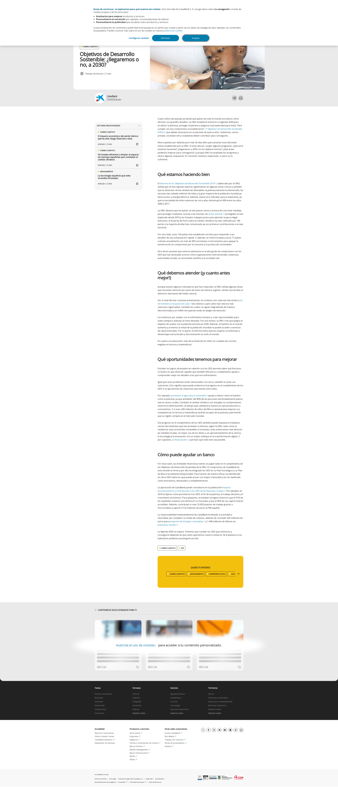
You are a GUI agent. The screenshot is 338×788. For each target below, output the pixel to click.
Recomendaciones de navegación (105, 782)
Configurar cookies (139, 38)
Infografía (137, 702)
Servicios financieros (179, 709)
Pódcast (136, 709)
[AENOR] (205, 778)
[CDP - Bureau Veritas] (238, 778)
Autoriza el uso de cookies (136, 645)
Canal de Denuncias (155, 782)
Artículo (136, 694)
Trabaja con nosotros (175, 739)
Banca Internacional (140, 753)
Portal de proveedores (175, 743)
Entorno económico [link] (103, 694)
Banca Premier (137, 746)
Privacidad (122, 782)
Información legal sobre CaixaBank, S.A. (130, 779)
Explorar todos (139, 713)
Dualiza (169, 746)
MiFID (133, 756)
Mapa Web (149, 779)
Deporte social (214, 709)
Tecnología (175, 705)
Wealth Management (140, 749)
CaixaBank (112, 96)
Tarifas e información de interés (145, 743)
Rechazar (165, 38)
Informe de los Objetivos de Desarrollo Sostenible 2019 (188, 183)
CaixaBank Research (105, 739)
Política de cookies (101, 779)
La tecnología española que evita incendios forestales (114, 176)
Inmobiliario (175, 698)
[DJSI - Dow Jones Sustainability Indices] (227, 778)
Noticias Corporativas (104, 733)
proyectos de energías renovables (187, 521)
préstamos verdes (168, 524)
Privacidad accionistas (138, 782)
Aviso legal (112, 779)
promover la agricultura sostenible (189, 395)
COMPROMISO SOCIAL (217, 574)
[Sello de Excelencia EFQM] (219, 778)
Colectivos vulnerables (218, 698)
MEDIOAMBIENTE (196, 574)
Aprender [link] (99, 702)
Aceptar (196, 38)
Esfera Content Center (104, 736)
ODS (182, 548)
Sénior (211, 694)
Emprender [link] (100, 705)
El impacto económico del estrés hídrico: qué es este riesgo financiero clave (118, 137)
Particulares (136, 733)
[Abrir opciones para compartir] (234, 98)
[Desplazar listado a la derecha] (238, 574)
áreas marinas (217, 213)
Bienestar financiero (217, 705)
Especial (136, 698)
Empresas (135, 736)
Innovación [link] (99, 713)
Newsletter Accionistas (105, 743)
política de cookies (173, 30)
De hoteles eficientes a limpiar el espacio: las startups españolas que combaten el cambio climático (118, 157)
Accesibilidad (159, 779)
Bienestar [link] (99, 698)
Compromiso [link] (100, 709)
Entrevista (137, 705)
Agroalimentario (177, 694)
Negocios (135, 739)
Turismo (174, 702)
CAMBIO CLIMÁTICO (90, 46)
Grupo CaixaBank (173, 733)
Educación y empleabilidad (220, 702)
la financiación (180, 439)
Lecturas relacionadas (108, 125)
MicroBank (170, 736)
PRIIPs (133, 759)
